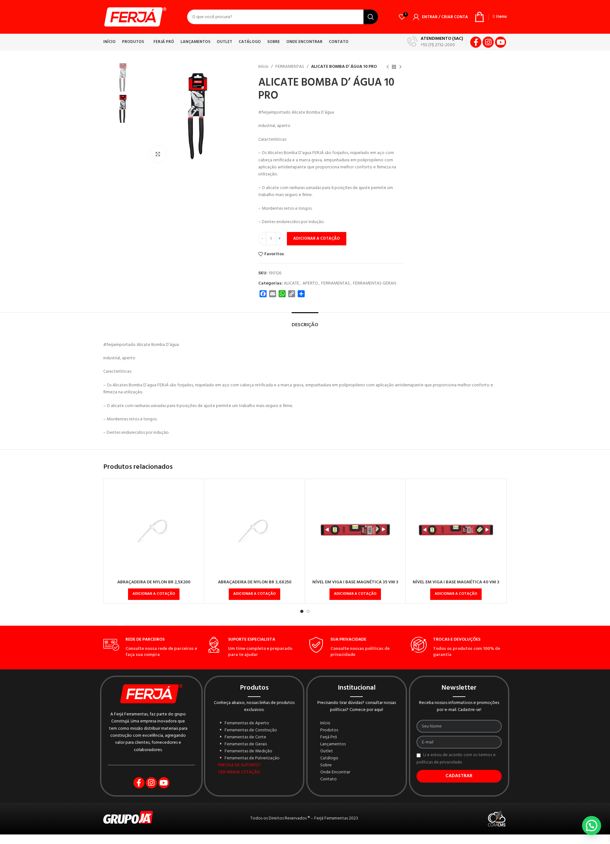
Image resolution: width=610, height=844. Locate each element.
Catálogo (329, 758)
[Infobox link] (435, 42)
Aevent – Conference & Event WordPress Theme (264, 842)
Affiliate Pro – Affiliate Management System (318, 842)
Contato (328, 779)
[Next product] (400, 67)
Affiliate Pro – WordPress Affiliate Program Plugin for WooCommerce (328, 842)
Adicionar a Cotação (316, 238)
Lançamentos (333, 744)
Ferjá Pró (328, 737)
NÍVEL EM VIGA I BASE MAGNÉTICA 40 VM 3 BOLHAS (456, 585)
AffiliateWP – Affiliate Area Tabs (351, 842)
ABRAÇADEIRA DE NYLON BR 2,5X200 (153, 582)
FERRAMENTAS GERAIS (374, 283)
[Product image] (154, 529)
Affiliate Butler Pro (282, 842)
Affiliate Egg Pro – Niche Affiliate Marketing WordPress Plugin (301, 842)
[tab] (305, 322)
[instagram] (488, 42)
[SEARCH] (370, 17)
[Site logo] (134, 17)
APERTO (310, 283)
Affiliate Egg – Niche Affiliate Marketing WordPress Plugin (290, 842)
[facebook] (475, 42)
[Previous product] (387, 67)
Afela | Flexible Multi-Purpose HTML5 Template (275, 842)
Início (263, 66)
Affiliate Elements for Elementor (310, 842)
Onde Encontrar (335, 772)
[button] (154, 594)
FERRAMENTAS (289, 66)
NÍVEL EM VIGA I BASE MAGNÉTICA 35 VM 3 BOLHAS (355, 585)
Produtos (329, 730)
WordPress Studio (257, 842)
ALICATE (291, 283)
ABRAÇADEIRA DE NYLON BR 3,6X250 (254, 582)
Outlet (326, 751)
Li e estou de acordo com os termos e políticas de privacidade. (456, 758)
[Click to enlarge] (158, 154)
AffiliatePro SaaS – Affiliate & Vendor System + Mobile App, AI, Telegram (341, 842)
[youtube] (500, 42)
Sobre (326, 765)
